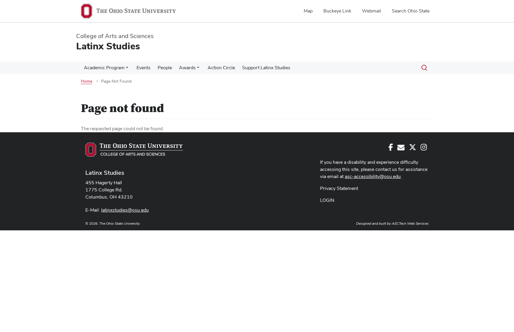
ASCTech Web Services (410, 223)
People (165, 67)
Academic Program (104, 67)
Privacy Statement (339, 188)
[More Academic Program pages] (127, 69)
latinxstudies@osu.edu (125, 210)
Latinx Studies (104, 173)
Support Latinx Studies (266, 67)
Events (144, 67)
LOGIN (327, 200)
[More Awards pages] (198, 69)
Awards (187, 67)
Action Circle (221, 67)
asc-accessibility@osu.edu (373, 176)
